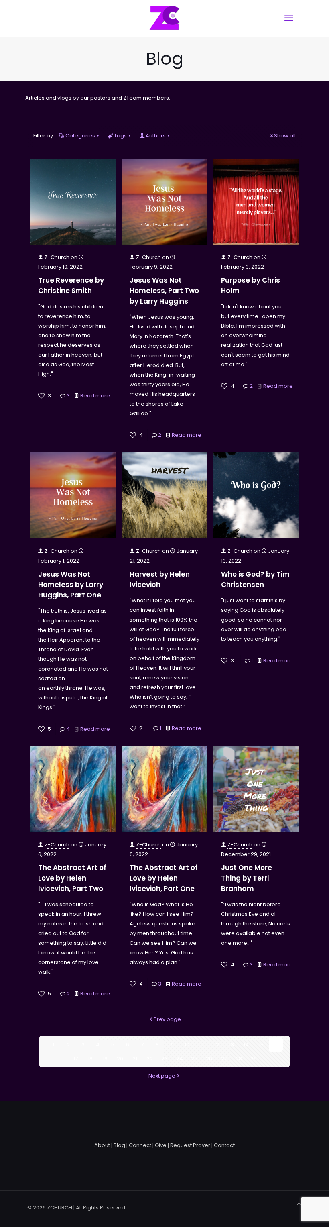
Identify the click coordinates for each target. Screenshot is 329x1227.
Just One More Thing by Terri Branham (246, 878)
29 (253, 1058)
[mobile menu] (289, 18)
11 (201, 1044)
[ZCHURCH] (164, 18)
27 (224, 1058)
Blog (119, 1145)
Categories (80, 135)
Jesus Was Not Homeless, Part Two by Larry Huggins (164, 290)
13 (231, 1044)
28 (239, 1058)
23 (164, 1058)
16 (276, 1044)
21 (134, 1058)
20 (120, 1058)
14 (246, 1044)
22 (149, 1058)
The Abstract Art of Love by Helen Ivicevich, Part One (164, 878)
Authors (156, 135)
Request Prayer (190, 1145)
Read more (95, 395)
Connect (140, 1145)
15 (261, 1044)
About (102, 1145)
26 (209, 1058)
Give (161, 1145)
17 (75, 1058)
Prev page (167, 1019)
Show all (285, 135)
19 (105, 1058)
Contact (224, 1145)
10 (187, 1044)
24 (179, 1058)
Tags (120, 135)
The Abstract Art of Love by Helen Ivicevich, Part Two (72, 878)
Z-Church (57, 257)
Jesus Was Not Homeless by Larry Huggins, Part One (70, 584)
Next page (161, 1076)
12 (216, 1044)
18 (90, 1058)
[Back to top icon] (299, 1204)
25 (194, 1058)
